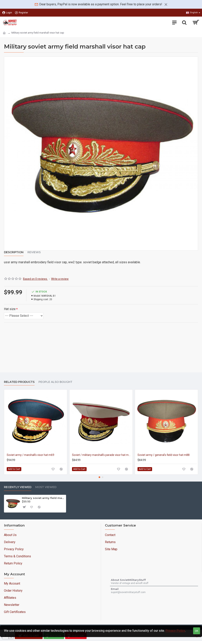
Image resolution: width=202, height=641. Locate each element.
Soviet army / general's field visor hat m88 (163, 454)
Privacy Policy (175, 631)
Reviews (34, 252)
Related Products (19, 382)
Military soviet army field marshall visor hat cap (43, 497)
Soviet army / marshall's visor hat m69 (30, 454)
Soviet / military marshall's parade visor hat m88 (101, 454)
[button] (99, 477)
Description (13, 252)
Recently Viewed (17, 487)
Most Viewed (45, 487)
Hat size (10, 309)
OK (196, 630)
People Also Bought (55, 382)
